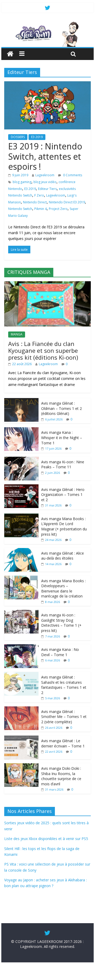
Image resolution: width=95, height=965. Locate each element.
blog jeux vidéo (45, 182)
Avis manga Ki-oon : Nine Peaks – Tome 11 (62, 464)
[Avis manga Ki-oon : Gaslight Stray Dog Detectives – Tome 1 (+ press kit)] (21, 612)
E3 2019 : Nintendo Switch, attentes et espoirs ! (45, 156)
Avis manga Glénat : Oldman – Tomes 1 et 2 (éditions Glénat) (61, 408)
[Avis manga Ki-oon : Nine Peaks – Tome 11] (21, 459)
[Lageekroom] (47, 24)
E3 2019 (37, 137)
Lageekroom (44, 175)
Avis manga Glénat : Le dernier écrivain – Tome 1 (63, 743)
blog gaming (22, 182)
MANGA (16, 334)
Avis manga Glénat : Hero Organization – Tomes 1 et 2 (62, 494)
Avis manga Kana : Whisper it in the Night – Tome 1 (61, 437)
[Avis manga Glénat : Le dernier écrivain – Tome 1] (21, 738)
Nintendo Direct (35, 202)
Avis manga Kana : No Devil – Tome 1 (60, 652)
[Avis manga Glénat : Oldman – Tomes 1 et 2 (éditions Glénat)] (21, 400)
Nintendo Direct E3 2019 (67, 202)
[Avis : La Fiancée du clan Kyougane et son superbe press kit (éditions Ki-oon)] (47, 284)
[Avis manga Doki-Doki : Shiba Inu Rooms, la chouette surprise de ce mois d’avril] (21, 765)
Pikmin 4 (40, 209)
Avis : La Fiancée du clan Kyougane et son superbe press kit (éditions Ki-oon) (43, 350)
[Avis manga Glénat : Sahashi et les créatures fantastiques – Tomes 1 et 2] (21, 674)
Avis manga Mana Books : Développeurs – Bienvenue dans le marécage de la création (63, 588)
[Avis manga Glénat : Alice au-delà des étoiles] (21, 550)
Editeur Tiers (47, 189)
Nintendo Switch (20, 209)
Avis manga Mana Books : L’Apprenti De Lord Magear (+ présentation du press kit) (64, 526)
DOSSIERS (18, 137)
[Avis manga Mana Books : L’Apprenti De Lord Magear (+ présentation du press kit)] (21, 516)
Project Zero (58, 209)
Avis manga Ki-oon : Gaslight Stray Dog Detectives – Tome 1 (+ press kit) (61, 622)
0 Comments (72, 175)
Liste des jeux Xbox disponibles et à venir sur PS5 (46, 838)
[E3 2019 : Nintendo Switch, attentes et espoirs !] (47, 84)
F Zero (39, 195)
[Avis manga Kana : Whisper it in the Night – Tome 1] (21, 430)
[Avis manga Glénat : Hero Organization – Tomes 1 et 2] (21, 487)
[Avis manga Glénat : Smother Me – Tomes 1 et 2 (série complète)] (21, 709)
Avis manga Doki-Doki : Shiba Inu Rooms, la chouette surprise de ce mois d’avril (61, 776)
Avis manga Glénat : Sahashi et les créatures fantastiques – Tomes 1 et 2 (63, 685)
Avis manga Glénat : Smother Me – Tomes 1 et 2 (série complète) (64, 716)
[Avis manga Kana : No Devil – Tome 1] (21, 647)
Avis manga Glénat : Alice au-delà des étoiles (62, 556)
